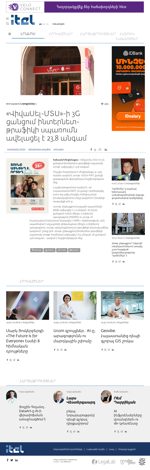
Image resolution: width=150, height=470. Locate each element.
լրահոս (28, 34)
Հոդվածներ (28, 323)
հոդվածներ (61, 34)
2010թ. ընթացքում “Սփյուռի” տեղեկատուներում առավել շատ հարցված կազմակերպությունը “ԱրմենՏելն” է (127, 249)
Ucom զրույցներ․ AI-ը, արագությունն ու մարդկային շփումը (74, 336)
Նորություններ (28, 104)
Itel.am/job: (59, 24)
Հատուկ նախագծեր (127, 36)
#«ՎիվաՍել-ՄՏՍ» (16, 149)
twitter (50, 250)
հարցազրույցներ (95, 34)
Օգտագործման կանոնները (68, 449)
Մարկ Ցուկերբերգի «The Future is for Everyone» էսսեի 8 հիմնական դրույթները (25, 341)
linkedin (75, 250)
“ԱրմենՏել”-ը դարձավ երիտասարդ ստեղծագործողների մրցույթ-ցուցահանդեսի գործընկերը (128, 193)
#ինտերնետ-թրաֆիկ (39, 149)
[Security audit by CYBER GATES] (128, 462)
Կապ (112, 449)
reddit (63, 250)
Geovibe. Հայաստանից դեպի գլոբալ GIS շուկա (120, 336)
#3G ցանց (59, 149)
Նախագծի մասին (95, 449)
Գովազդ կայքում (126, 449)
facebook (37, 250)
